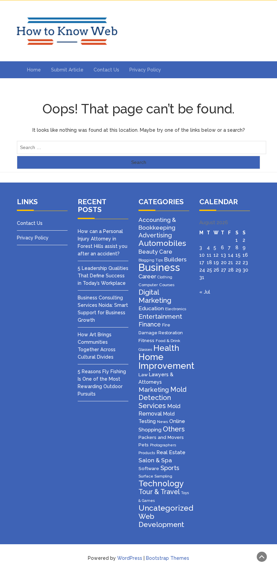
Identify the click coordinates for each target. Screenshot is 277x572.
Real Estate (170, 452)
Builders (175, 259)
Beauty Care (155, 251)
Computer (148, 284)
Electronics (175, 308)
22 (238, 262)
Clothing (164, 277)
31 (201, 277)
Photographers (163, 445)
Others (174, 429)
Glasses (145, 349)
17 (201, 262)
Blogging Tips (150, 260)
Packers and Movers (161, 437)
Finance (149, 324)
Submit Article (67, 69)
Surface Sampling (155, 476)
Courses (166, 284)
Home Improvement (166, 361)
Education (151, 308)
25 (209, 270)
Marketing (153, 389)
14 (230, 255)
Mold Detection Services (162, 397)
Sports (169, 467)
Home (34, 69)
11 (209, 255)
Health (166, 348)
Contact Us (106, 69)
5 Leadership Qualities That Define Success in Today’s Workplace (103, 276)
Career (147, 276)
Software (148, 468)
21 (230, 262)
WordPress (129, 558)
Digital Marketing (154, 296)
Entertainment (160, 316)
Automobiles (162, 243)
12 (216, 255)
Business (159, 267)
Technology (161, 483)
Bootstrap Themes (167, 558)
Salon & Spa (155, 460)
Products (146, 452)
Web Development (161, 520)
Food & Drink (168, 340)
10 (202, 255)
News (162, 421)
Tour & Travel (159, 492)
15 (238, 255)
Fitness (146, 340)
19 (216, 262)
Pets (143, 444)
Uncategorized (165, 508)
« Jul (204, 292)
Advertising (155, 235)
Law (143, 374)
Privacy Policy (145, 69)
